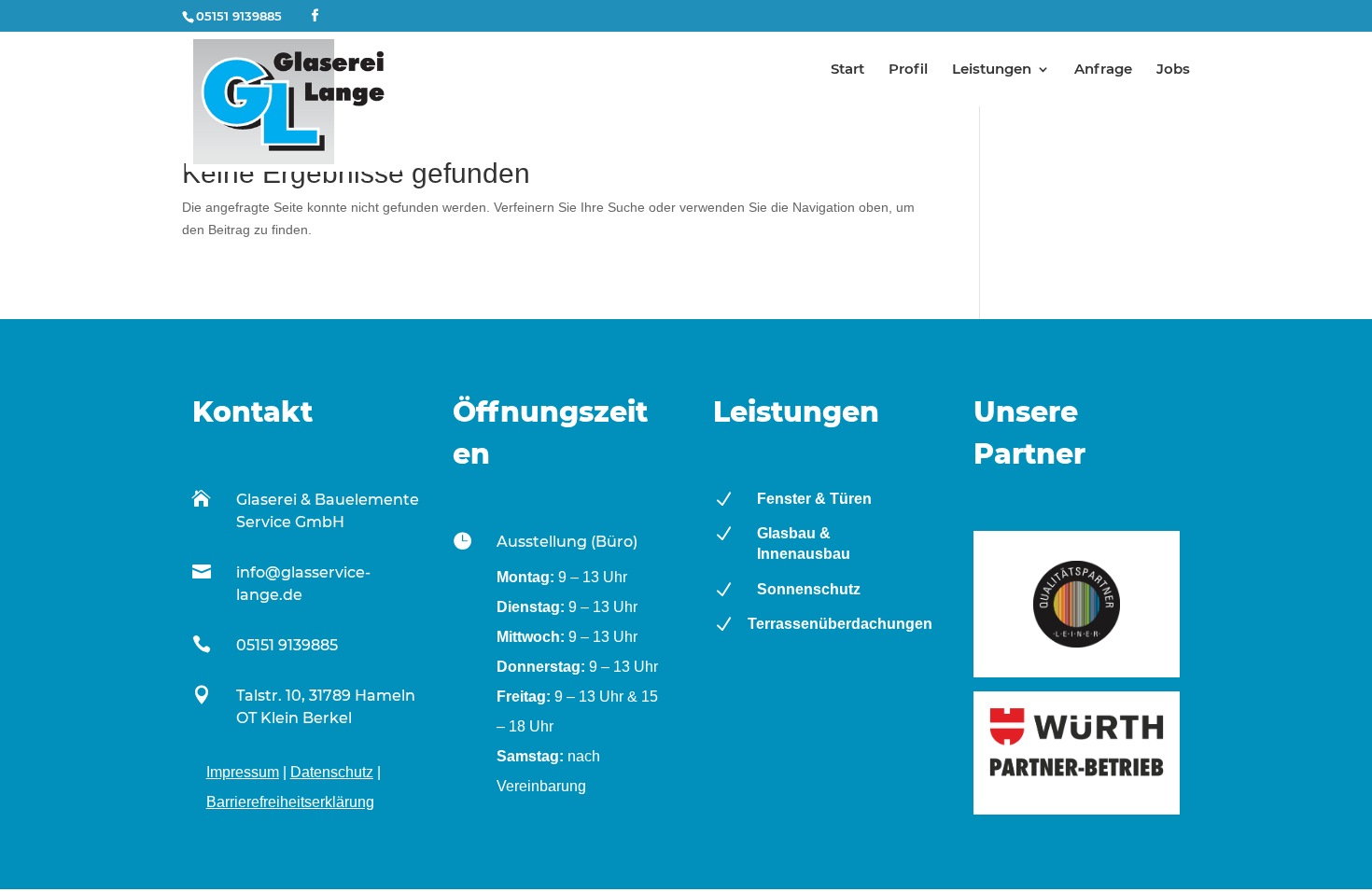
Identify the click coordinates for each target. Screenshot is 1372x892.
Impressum (242, 772)
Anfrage (1103, 70)
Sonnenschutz (809, 589)
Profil (908, 70)
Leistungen (991, 70)
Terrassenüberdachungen (840, 624)
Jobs (1173, 70)
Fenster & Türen (814, 499)
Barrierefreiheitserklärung (290, 802)
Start (847, 70)
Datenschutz (331, 772)
